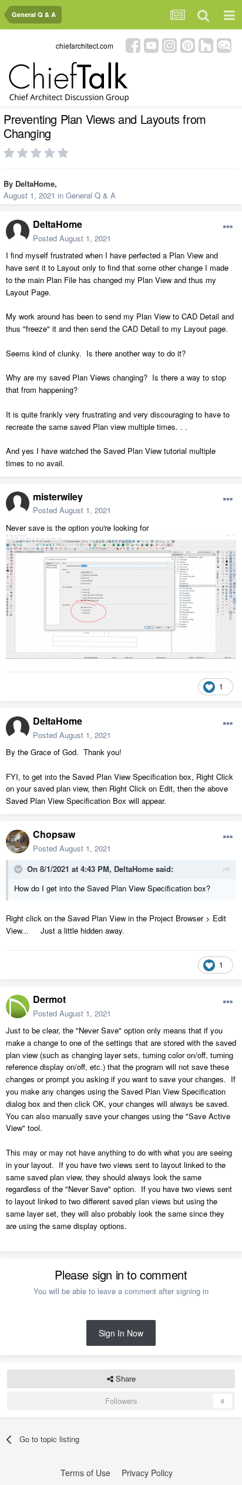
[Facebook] (133, 44)
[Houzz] (206, 44)
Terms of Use (85, 1473)
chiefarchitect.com (84, 45)
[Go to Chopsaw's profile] (17, 841)
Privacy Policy (147, 1473)
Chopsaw (54, 834)
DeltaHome (35, 183)
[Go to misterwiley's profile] (17, 503)
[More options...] (228, 227)
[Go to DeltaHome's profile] (17, 231)
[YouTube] (151, 44)
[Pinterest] (187, 44)
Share (124, 1378)
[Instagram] (169, 44)
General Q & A (91, 195)
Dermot (49, 999)
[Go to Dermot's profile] (17, 1006)
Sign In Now (121, 1333)
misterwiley (58, 496)
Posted (72, 238)
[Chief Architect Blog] (224, 44)
